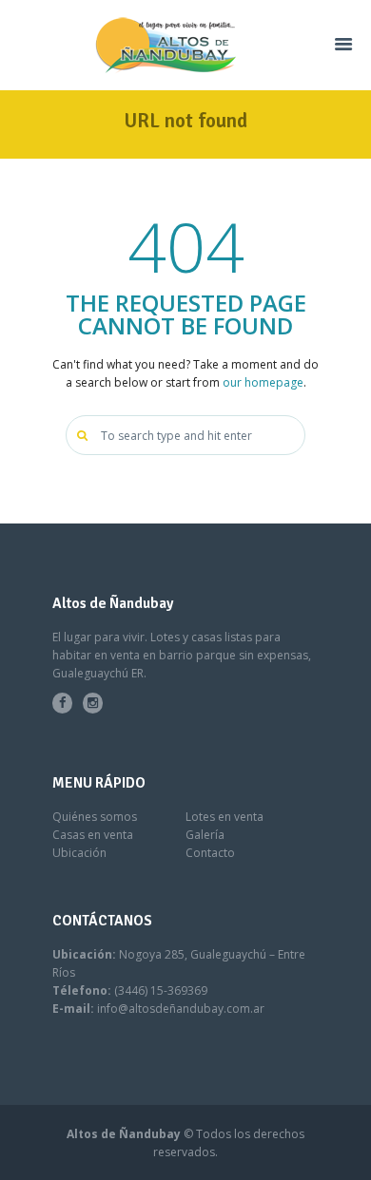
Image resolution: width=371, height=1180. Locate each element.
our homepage (263, 382)
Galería (205, 835)
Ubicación (79, 853)
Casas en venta (92, 835)
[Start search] (84, 435)
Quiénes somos (94, 817)
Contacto (210, 853)
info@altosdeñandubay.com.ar (180, 1008)
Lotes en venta (225, 817)
